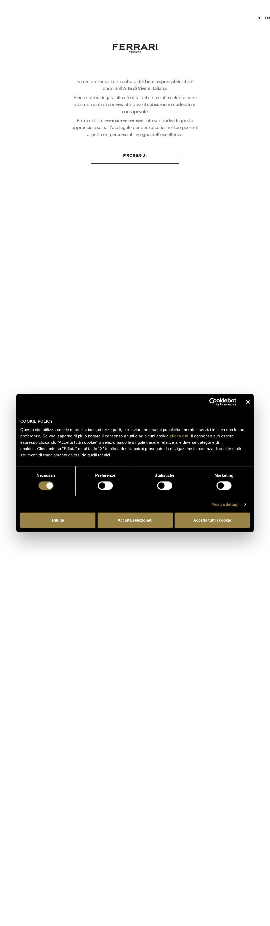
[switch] (105, 485)
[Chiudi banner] (248, 402)
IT (259, 18)
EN (267, 18)
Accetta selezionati (135, 520)
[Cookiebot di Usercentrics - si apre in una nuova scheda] (213, 402)
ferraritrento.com (124, 120)
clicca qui (179, 435)
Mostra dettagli (225, 504)
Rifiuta (58, 520)
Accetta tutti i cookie (212, 520)
